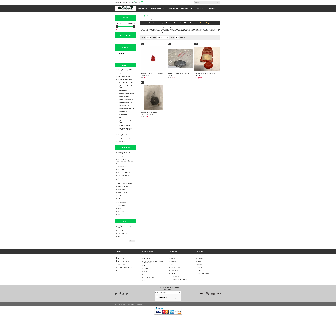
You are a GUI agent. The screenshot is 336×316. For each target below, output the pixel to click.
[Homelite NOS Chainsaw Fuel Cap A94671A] (207, 55)
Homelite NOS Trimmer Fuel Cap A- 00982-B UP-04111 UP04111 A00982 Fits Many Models (153, 83)
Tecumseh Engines (122, 166)
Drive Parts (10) (124, 105)
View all (132, 241)
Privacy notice (174, 270)
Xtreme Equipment (122, 192)
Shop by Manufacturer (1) (124, 138)
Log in (124, 2)
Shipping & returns (175, 267)
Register (117, 2)
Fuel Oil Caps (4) (124, 96)
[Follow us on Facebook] (119, 293)
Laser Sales (121, 211)
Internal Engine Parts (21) (127, 93)
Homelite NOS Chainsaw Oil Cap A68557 (178, 74)
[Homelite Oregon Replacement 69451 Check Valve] (153, 55)
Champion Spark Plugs (123, 160)
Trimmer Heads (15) (125, 125)
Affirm (172, 264)
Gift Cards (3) (121, 141)
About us (173, 258)
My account (200, 258)
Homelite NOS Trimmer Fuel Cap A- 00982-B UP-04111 (152, 113)
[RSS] (127, 293)
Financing (173, 261)
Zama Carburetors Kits (123, 186)
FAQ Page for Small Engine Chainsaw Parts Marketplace (153, 262)
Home (141, 19)
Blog (145, 265)
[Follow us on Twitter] (116, 293)
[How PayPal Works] (168, 315)
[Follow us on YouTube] (123, 293)
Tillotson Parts (121, 156)
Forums (146, 268)
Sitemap (173, 273)
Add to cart (155, 65)
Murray (119, 208)
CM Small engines (122, 230)
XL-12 (119, 56)
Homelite (120, 40)
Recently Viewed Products (151, 277)
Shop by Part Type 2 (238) (125, 79)
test (119, 236)
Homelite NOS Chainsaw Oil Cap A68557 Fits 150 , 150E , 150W (179, 45)
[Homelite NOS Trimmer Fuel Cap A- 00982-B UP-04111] (153, 93)
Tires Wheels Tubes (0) (126, 82)
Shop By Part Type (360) (124, 76)
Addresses (200, 264)
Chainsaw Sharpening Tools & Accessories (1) (126, 129)
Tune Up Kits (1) (124, 114)
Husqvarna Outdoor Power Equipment (124, 153)
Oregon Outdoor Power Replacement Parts (123, 179)
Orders (199, 261)
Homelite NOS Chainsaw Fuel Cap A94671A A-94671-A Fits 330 (206, 45)
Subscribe (179, 292)
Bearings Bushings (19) (126, 99)
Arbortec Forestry (122, 202)
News (145, 271)
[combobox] (205, 2)
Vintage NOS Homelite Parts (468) (126, 73)
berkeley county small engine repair (125, 226)
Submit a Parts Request (204, 23)
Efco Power (121, 195)
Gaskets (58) (123, 90)
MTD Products (121, 163)
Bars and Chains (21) (126, 102)
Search (218, 2)
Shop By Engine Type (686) (125, 70)
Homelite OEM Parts (123, 189)
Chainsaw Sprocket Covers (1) (127, 121)
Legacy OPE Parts (122, 233)
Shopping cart (200, 267)
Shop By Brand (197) (123, 135)
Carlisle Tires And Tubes (124, 175)
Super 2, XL (121, 53)
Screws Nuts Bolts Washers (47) (127, 86)
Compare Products (149, 274)
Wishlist (199, 270)
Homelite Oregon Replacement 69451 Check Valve (153, 74)
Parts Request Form (149, 280)
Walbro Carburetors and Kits (125, 183)
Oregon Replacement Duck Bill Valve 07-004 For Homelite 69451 (153, 45)
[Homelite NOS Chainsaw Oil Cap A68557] (180, 55)
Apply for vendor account (203, 273)
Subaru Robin (121, 205)
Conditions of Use (175, 276)
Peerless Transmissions (124, 172)
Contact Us (147, 258)
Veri (119, 199)
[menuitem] (154, 258)
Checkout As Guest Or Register (179, 279)
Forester (120, 214)
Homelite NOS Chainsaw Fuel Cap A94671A (205, 74)
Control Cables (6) (125, 117)
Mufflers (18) (123, 111)
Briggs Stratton (121, 169)
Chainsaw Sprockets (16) (127, 108)
